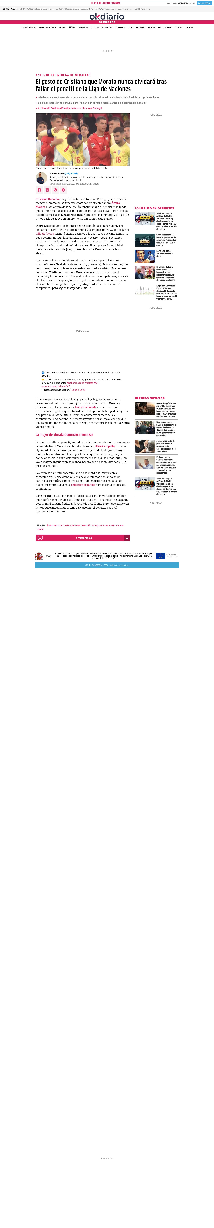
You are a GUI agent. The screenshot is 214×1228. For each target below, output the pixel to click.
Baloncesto (107, 27)
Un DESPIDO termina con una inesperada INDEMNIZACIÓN (79, 9)
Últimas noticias (28, 27)
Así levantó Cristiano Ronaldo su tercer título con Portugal (70, 108)
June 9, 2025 (78, 390)
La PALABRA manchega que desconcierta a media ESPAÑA (118, 9)
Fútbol (72, 27)
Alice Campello (105, 446)
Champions (121, 27)
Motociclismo (154, 27)
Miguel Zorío (57, 173)
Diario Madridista (47, 27)
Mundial (62, 27)
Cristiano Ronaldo (71, 525)
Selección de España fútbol (95, 525)
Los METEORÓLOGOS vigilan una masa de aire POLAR (38, 9)
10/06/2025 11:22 (58, 184)
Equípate (189, 27)
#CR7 (97, 383)
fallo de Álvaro (45, 233)
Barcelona (84, 27)
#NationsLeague (75, 383)
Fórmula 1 (140, 27)
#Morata (88, 383)
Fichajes (178, 27)
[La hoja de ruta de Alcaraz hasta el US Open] (145, 256)
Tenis (131, 27)
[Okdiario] (107, 16)
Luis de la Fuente (86, 407)
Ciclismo (167, 27)
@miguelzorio (71, 173)
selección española (83, 484)
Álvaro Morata (54, 525)
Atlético (95, 27)
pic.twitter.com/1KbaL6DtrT (55, 386)
